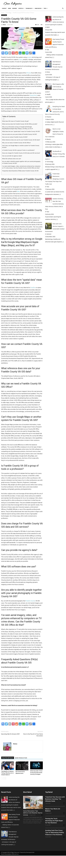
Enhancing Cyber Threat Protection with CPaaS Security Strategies (36, 772)
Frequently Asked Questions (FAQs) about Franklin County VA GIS (20, 170)
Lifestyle (20, 8)
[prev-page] (2, 778)
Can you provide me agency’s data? (12, 156)
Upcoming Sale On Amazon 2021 (10, 734)
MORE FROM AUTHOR (21, 758)
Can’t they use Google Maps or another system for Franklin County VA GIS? (20, 146)
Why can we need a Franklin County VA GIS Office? (16, 142)
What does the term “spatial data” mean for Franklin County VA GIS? (21, 131)
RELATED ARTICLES (7, 758)
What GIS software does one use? (11, 158)
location (33, 287)
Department (33, 95)
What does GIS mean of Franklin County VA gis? (15, 121)
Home (9, 8)
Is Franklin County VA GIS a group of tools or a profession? (18, 150)
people (29, 57)
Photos (29, 73)
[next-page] (5, 778)
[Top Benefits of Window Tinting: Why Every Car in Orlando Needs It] (7, 765)
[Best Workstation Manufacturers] (22, 765)
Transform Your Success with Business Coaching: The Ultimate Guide (55, 799)
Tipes (45, 8)
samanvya (25, 815)
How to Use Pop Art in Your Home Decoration (33, 735)
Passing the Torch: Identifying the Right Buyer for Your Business (54, 821)
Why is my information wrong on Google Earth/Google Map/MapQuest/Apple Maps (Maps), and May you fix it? (17, 127)
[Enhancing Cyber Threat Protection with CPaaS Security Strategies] (36, 765)
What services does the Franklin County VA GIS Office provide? (19, 124)
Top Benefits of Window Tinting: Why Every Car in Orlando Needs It (7, 773)
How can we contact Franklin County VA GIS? (15, 137)
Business (14, 8)
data (18, 191)
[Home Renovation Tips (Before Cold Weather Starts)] (33, 802)
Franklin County (30, 601)
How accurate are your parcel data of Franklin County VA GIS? (19, 134)
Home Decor (38, 8)
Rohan (4, 24)
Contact (4, 8)
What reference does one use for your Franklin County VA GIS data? (21, 140)
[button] (63, 8)
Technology (29, 8)
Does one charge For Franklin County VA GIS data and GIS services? (21, 153)
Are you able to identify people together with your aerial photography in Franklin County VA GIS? (21, 162)
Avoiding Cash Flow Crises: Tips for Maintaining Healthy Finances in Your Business (54, 832)
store (20, 59)
